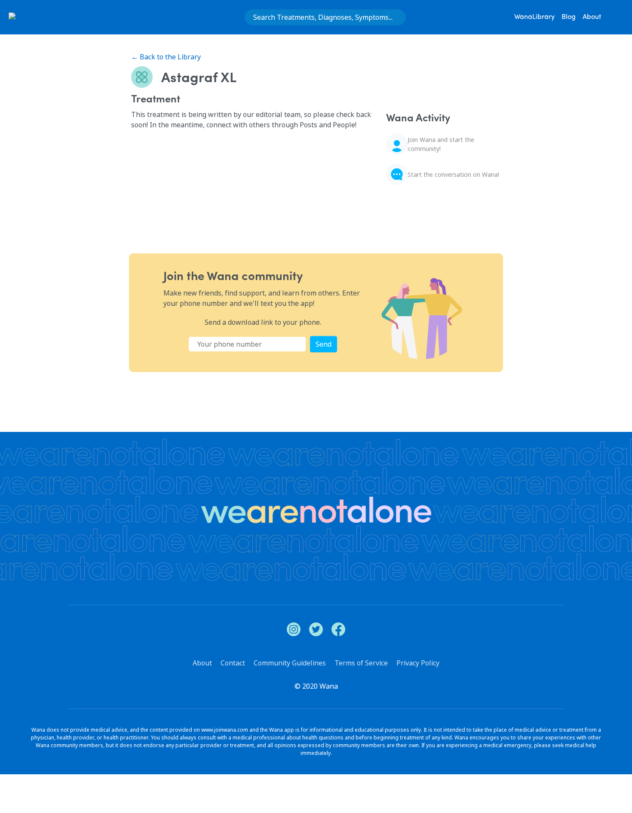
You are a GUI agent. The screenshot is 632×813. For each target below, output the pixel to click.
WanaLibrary (534, 17)
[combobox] (325, 17)
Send (323, 344)
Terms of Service (361, 663)
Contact (233, 663)
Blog (568, 17)
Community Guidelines (290, 663)
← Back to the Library (166, 57)
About (592, 17)
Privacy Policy (417, 663)
